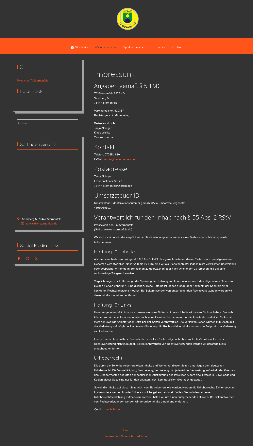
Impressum (112, 436)
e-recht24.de (112, 409)
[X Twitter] (36, 258)
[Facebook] (19, 258)
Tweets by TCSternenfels (32, 80)
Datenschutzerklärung (134, 436)
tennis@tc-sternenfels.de (41, 223)
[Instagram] (27, 258)
